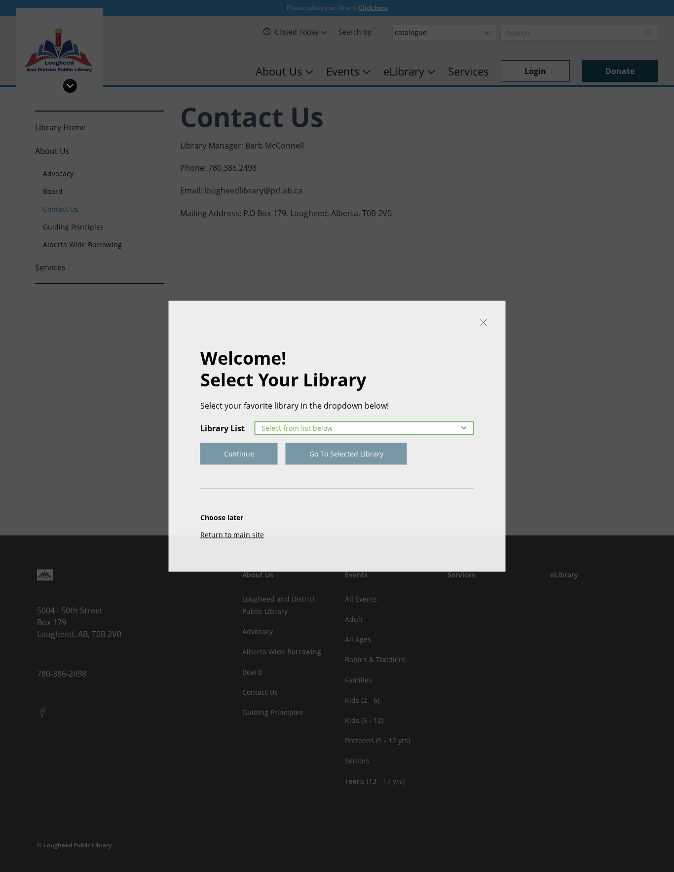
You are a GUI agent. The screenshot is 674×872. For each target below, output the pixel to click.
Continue (239, 453)
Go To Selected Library (346, 453)
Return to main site (232, 534)
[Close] (484, 322)
